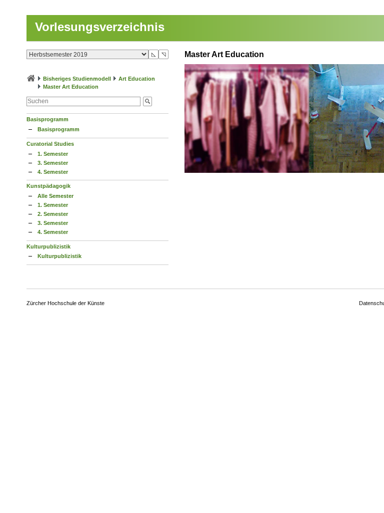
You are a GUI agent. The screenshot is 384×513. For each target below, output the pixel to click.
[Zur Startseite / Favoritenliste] (31, 79)
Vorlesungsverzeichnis (99, 27)
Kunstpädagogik (48, 186)
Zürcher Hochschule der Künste (65, 303)
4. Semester (53, 172)
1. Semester (53, 154)
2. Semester (53, 214)
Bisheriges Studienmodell (77, 79)
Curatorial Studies (50, 144)
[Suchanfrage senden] (147, 101)
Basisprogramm (47, 119)
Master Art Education (70, 87)
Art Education (136, 79)
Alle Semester (56, 196)
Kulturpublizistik (48, 246)
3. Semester (53, 163)
